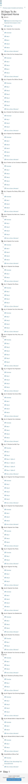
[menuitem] (1, 3)
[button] (1, 1)
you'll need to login (20, 777)
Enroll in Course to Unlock (14, 779)
